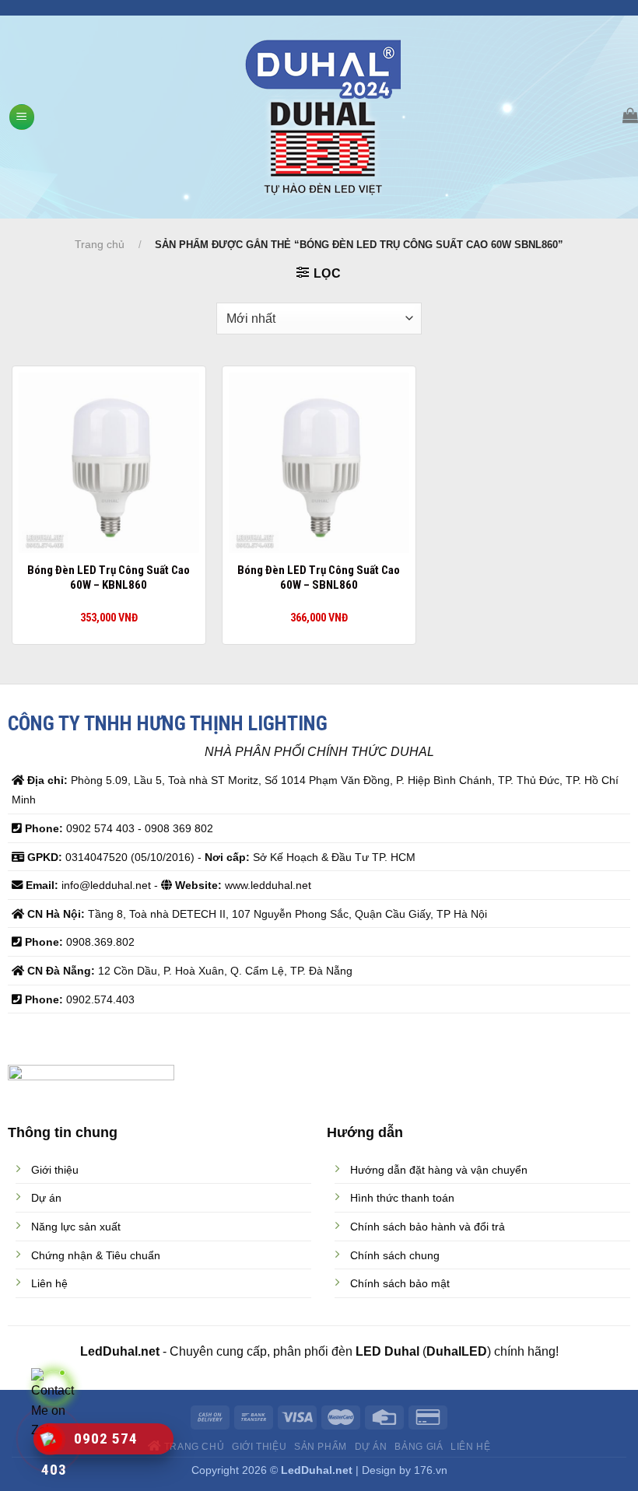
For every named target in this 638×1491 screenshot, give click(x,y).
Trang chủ (99, 244)
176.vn (430, 1470)
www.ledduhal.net (268, 885)
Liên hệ (470, 1446)
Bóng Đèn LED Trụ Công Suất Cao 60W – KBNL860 (108, 578)
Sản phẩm (320, 1446)
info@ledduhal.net (106, 885)
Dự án (371, 1446)
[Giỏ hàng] (630, 115)
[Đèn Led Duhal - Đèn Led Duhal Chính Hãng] (323, 117)
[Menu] (21, 117)
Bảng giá (418, 1446)
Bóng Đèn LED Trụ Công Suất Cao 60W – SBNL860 (318, 578)
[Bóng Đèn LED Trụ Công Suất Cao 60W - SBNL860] (319, 463)
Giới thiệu (259, 1446)
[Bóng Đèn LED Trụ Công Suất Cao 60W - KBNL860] (109, 463)
